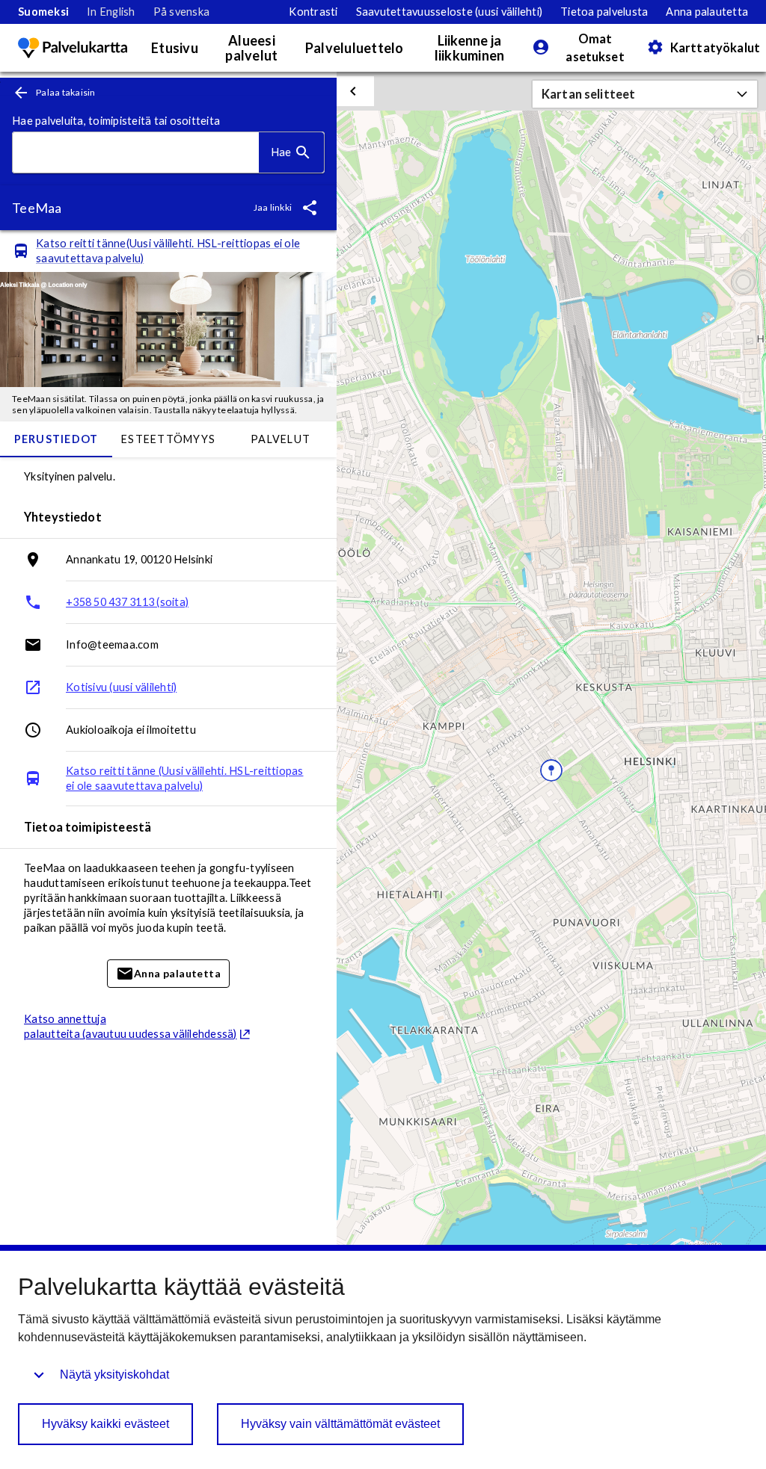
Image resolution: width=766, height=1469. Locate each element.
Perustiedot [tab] (56, 439)
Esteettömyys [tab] (168, 439)
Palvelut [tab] (280, 439)
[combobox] (136, 152)
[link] (43, 11)
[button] (645, 94)
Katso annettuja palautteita (130, 1026)
